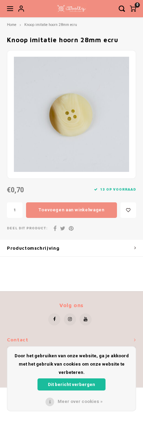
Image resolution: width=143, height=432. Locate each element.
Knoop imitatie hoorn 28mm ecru (50, 24)
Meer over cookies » (80, 401)
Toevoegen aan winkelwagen (71, 209)
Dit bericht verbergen (71, 384)
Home (11, 24)
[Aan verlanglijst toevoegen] (128, 210)
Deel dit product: (27, 228)
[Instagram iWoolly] (70, 319)
